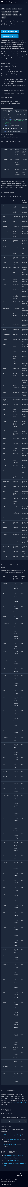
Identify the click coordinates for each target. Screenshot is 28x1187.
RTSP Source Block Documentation (13, 1155)
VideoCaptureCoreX (7, 107)
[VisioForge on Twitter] (2, 1184)
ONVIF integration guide (19, 1102)
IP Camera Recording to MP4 (11, 1139)
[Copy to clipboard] (25, 110)
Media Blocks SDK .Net (10, 36)
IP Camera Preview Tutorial (11, 1158)
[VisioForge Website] (10, 1184)
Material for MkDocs (10, 1181)
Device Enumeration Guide (11, 1168)
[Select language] (22, 1)
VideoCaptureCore (19, 107)
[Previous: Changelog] (2, 1175)
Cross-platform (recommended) (10, 1117)
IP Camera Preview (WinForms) (12, 1135)
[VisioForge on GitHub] (5, 1184)
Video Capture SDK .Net (10, 31)
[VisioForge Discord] (8, 1184)
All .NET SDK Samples (10, 1144)
